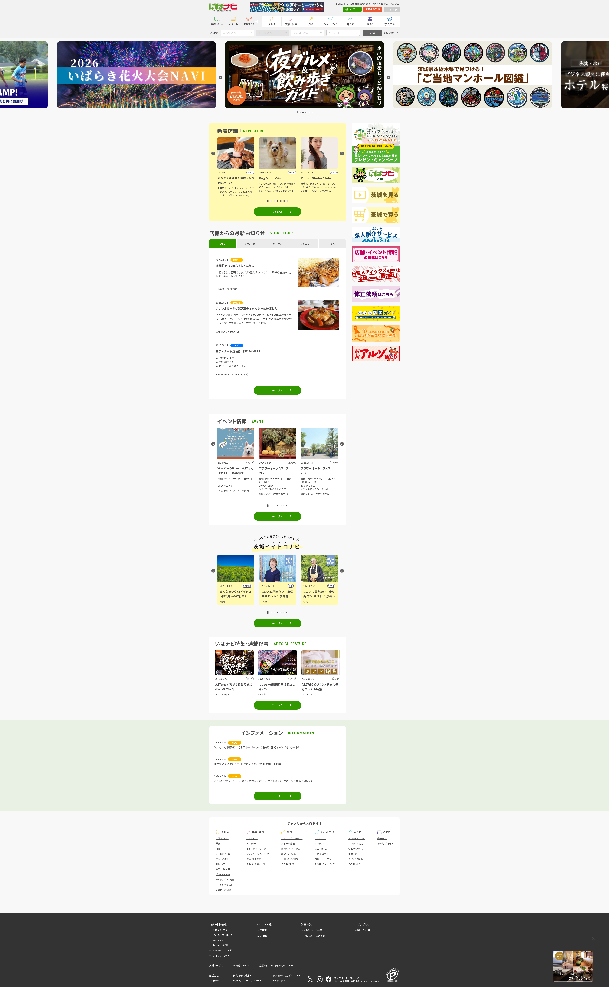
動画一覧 (306, 924)
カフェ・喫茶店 (223, 869)
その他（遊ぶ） (288, 864)
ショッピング (331, 24)
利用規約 (214, 980)
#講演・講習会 (235, 490)
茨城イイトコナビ (221, 929)
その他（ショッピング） (325, 864)
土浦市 (290, 585)
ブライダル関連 (355, 843)
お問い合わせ (362, 930)
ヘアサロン (252, 838)
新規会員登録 (373, 9)
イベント (233, 24)
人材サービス (216, 965)
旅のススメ (218, 940)
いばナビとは (362, 924)
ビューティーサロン (256, 848)
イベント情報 (264, 924)
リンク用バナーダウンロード (247, 980)
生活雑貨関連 (322, 853)
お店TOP (249, 24)
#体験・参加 (223, 490)
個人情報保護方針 (242, 975)
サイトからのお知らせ (313, 936)
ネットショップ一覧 (311, 930)
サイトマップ (279, 980)
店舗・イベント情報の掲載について (276, 965)
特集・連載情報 (218, 924)
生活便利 (353, 853)
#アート (307, 604)
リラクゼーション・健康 (257, 853)
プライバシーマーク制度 (344, 978)
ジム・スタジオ (253, 859)
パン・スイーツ (223, 874)
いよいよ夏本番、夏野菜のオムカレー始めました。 (247, 308)
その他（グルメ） (223, 889)
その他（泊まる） (385, 843)
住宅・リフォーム (356, 848)
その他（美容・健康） (256, 864)
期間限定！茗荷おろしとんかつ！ (236, 266)
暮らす (350, 24)
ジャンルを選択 (301, 32)
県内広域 (331, 585)
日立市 (249, 585)
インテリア (320, 843)
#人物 (223, 601)
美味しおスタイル (221, 955)
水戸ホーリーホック (223, 935)
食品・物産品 (321, 848)
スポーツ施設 (288, 843)
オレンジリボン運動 (222, 950)
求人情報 (389, 24)
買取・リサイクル (323, 859)
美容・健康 (291, 24)
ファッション (320, 838)
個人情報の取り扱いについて (287, 975)
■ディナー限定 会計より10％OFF (238, 351)
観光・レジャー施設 (290, 848)
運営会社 (214, 975)
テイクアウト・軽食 (225, 879)
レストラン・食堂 (224, 884)
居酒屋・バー (222, 838)
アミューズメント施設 (291, 838)
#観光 (306, 601)
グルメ (271, 24)
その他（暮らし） (356, 864)
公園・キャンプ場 (289, 859)
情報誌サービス (241, 965)
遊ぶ (311, 24)
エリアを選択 (229, 32)
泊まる (370, 24)
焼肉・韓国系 (222, 859)
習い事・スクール (356, 838)
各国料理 (220, 864)
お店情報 (262, 930)
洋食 (218, 843)
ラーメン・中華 (223, 853)
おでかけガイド (220, 945)
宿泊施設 (382, 838)
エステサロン (253, 843)
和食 (218, 848)
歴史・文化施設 (289, 853)
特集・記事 (217, 24)
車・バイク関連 (355, 859)
